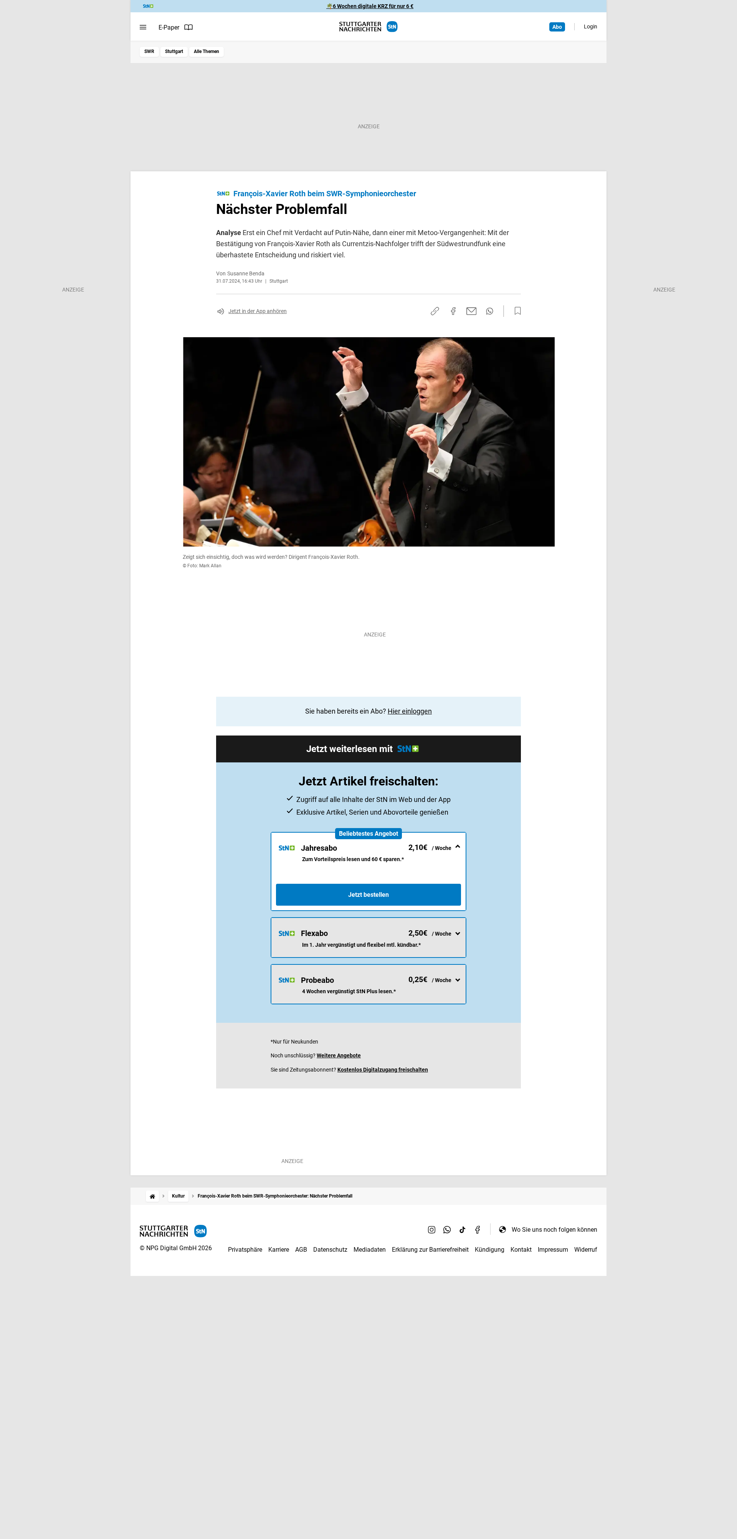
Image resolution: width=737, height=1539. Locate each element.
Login (590, 26)
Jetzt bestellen (368, 894)
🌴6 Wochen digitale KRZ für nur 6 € (369, 6)
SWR (149, 51)
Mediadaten (370, 1249)
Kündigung (489, 1249)
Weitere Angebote (339, 1055)
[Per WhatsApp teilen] (489, 311)
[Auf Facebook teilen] (453, 311)
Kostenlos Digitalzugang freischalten (382, 1070)
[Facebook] (478, 1229)
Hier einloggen (410, 711)
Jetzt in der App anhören (257, 311)
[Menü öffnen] (143, 27)
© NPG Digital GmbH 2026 (176, 1248)
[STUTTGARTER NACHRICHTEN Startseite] (368, 26)
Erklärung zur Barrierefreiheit (430, 1249)
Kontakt (521, 1249)
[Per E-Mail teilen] (471, 311)
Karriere (278, 1249)
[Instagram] (432, 1229)
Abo (557, 27)
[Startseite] (152, 1196)
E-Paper (169, 27)
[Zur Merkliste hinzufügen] (515, 311)
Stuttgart (174, 51)
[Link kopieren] (435, 311)
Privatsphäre (245, 1249)
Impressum (553, 1249)
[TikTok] (462, 1229)
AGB (301, 1249)
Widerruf (585, 1249)
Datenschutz (330, 1249)
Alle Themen (206, 51)
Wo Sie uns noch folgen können (554, 1229)
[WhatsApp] (447, 1229)
